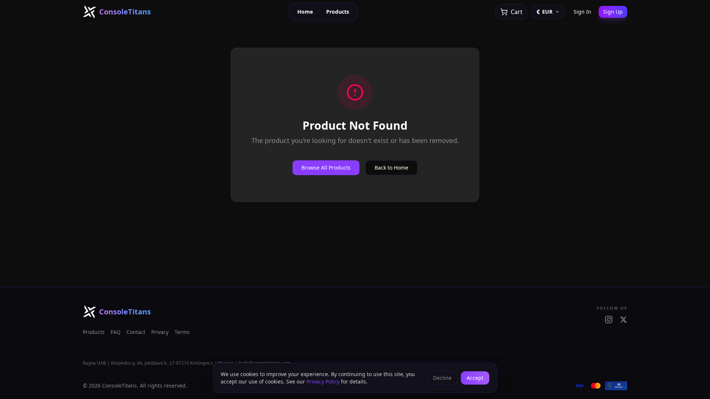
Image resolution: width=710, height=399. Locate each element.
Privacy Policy (323, 381)
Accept (475, 377)
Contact (135, 331)
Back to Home (391, 167)
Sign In (582, 11)
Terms (182, 331)
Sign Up (613, 11)
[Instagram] (608, 319)
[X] (623, 319)
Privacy (160, 331)
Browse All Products (326, 167)
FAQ (116, 331)
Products (337, 11)
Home (305, 11)
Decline (442, 377)
